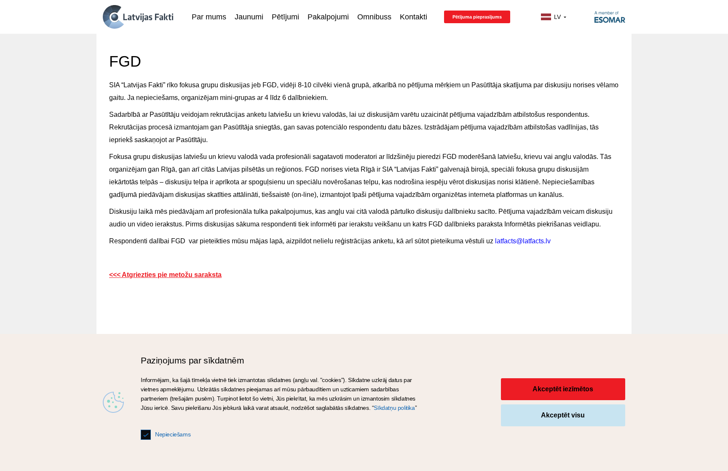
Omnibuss (374, 17)
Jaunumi (249, 17)
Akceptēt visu (563, 415)
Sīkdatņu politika (394, 407)
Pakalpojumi (328, 17)
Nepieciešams (172, 434)
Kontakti (413, 17)
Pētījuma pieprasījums (477, 16)
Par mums (209, 17)
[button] (554, 17)
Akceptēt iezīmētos (563, 389)
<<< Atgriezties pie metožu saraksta (165, 274)
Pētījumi (285, 17)
